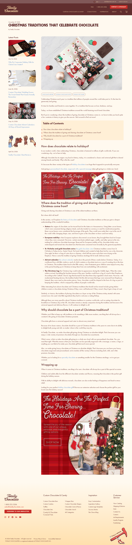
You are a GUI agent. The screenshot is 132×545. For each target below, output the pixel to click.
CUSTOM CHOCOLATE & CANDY (73, 12)
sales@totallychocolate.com (14, 507)
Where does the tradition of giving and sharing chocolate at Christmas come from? (72, 132)
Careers (115, 515)
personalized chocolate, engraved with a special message (71, 169)
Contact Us (116, 512)
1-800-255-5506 (102, 7)
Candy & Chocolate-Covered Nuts (50, 513)
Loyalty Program (118, 520)
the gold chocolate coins (84, 249)
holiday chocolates (78, 164)
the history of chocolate (68, 220)
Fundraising (116, 523)
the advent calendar (66, 260)
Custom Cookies (48, 504)
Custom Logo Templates (95, 507)
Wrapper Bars (69, 501)
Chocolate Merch (70, 510)
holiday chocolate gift (65, 387)
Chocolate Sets (48, 510)
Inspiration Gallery (94, 504)
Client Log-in (123, 1)
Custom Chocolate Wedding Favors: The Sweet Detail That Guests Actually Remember (21, 94)
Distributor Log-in (110, 1)
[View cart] (126, 12)
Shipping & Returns (119, 506)
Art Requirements (118, 517)
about (114, 12)
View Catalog (117, 503)
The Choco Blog (93, 512)
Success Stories (93, 510)
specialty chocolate (68, 357)
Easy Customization (94, 501)
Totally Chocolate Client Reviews (19, 155)
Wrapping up (48, 139)
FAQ (92, 7)
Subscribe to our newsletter (18, 511)
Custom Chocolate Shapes (73, 504)
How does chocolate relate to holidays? (57, 129)
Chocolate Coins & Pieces (73, 507)
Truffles (45, 507)
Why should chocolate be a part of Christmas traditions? (63, 136)
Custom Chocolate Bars (50, 501)
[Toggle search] (121, 12)
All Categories (69, 512)
